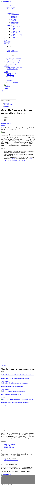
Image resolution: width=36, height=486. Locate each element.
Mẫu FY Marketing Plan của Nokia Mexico (11, 394)
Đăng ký (6, 88)
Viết (2, 91)
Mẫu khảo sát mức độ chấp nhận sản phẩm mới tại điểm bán (15, 378)
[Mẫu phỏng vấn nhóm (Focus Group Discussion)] (14, 383)
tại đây (13, 158)
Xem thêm (3, 365)
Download (4, 123)
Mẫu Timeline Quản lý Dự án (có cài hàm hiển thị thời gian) (15, 402)
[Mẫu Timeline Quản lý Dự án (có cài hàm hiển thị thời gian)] (17, 399)
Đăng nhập (7, 86)
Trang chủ (6, 103)
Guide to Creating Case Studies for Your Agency (18, 159)
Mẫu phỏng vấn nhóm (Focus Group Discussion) (12, 386)
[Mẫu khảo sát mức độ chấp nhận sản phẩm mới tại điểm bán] (17, 375)
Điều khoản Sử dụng (9, 444)
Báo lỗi (3, 125)
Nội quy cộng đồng (9, 447)
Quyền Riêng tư (8, 446)
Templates (6, 106)
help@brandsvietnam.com (11, 460)
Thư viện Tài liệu (8, 104)
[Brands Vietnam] (6, 1)
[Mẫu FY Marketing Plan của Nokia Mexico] (13, 391)
